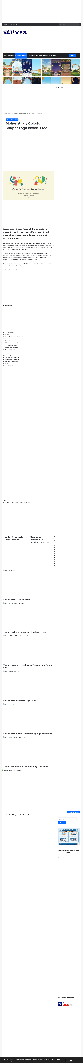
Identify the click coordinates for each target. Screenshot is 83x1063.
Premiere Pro (31, 55)
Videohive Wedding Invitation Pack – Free (16, 815)
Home (5, 55)
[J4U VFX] (15, 32)
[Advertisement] (41, 11)
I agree (70, 1060)
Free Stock (11, 55)
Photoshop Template (42, 55)
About (54, 55)
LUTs (50, 55)
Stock (72, 55)
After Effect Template (21, 55)
